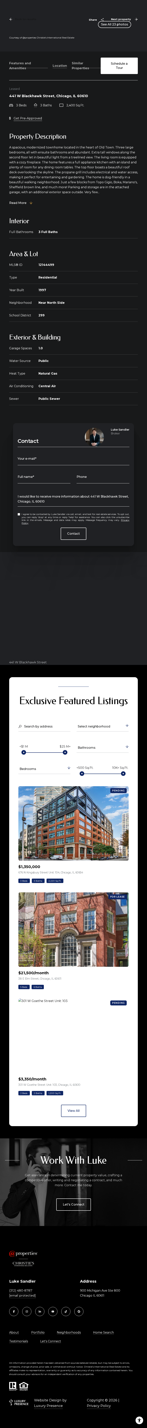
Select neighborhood (94, 726)
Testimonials (18, 1341)
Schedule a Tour (119, 66)
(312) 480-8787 (20, 1290)
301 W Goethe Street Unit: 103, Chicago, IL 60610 (49, 1085)
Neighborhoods (69, 1332)
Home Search (103, 1332)
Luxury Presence (48, 1406)
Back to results (25, 19)
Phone (82, 477)
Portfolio (38, 1332)
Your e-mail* (27, 458)
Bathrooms (87, 747)
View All (74, 1111)
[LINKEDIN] (39, 1311)
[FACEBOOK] (13, 1311)
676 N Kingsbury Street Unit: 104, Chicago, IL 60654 (50, 872)
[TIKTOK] (65, 1311)
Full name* (26, 477)
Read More (17, 203)
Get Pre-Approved (28, 118)
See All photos (114, 24)
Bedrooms (28, 769)
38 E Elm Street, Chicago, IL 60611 (39, 978)
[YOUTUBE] (52, 1311)
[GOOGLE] (78, 1311)
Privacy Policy (99, 1406)
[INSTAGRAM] (26, 1311)
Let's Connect (73, 1204)
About (14, 1332)
